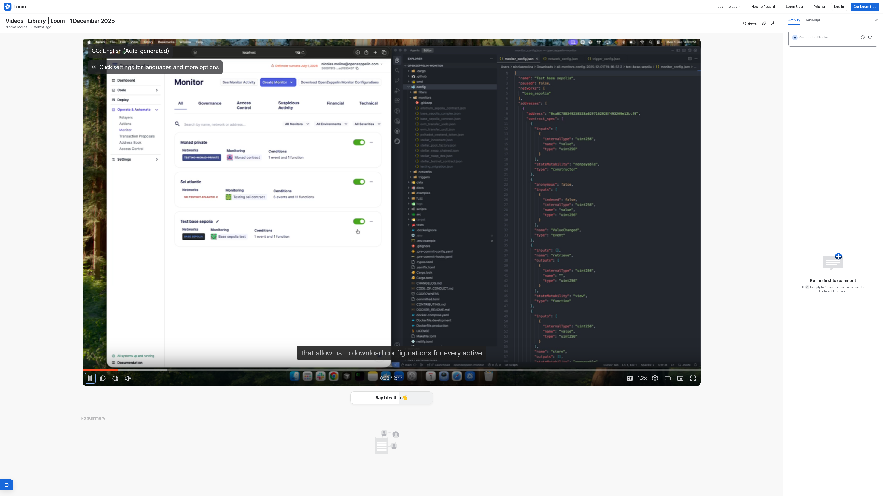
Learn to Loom (728, 6)
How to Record (763, 6)
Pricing (819, 6)
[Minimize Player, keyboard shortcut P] (680, 378)
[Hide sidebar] (876, 19)
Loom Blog (794, 6)
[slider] (392, 369)
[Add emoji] (862, 37)
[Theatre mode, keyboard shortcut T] (668, 378)
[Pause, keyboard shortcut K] (90, 378)
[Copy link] (764, 23)
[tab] (794, 21)
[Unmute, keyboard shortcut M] (128, 378)
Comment (439, 398)
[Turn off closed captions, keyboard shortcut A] (630, 378)
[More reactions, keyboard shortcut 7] (404, 398)
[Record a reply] (870, 37)
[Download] (773, 23)
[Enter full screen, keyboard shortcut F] (693, 378)
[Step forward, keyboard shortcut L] (115, 378)
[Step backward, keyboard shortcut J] (103, 378)
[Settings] (655, 378)
